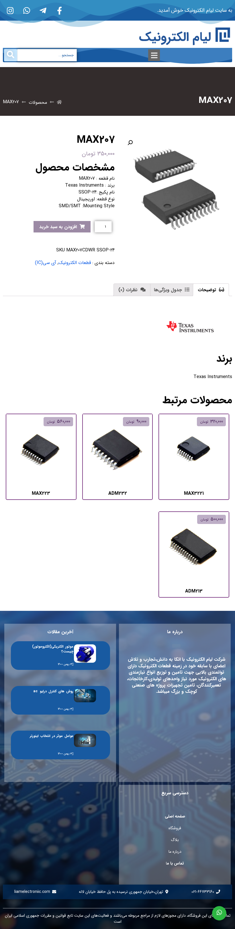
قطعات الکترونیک (74, 262)
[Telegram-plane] (43, 10)
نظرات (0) (128, 290)
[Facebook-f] (59, 10)
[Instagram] (10, 10)
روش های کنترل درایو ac (53, 691)
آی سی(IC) (45, 262)
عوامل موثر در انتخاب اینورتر (51, 736)
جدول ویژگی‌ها (168, 290)
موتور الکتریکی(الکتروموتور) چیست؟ (52, 649)
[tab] (211, 289)
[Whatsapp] (26, 10)
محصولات (38, 102)
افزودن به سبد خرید (58, 226)
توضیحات (208, 290)
